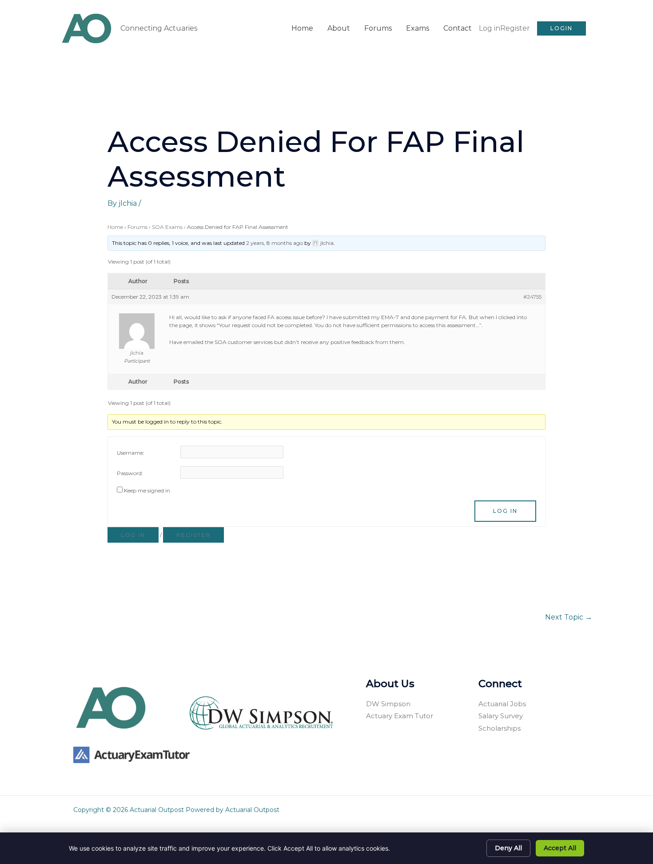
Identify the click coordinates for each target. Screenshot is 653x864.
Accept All (560, 848)
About (338, 28)
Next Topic (568, 617)
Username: (130, 452)
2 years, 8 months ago (274, 243)
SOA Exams (167, 227)
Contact (457, 28)
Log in (489, 28)
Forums (378, 28)
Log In (505, 511)
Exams (417, 28)
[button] (561, 28)
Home (302, 28)
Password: (130, 473)
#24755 (532, 296)
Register (515, 28)
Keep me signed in (147, 490)
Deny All (508, 848)
